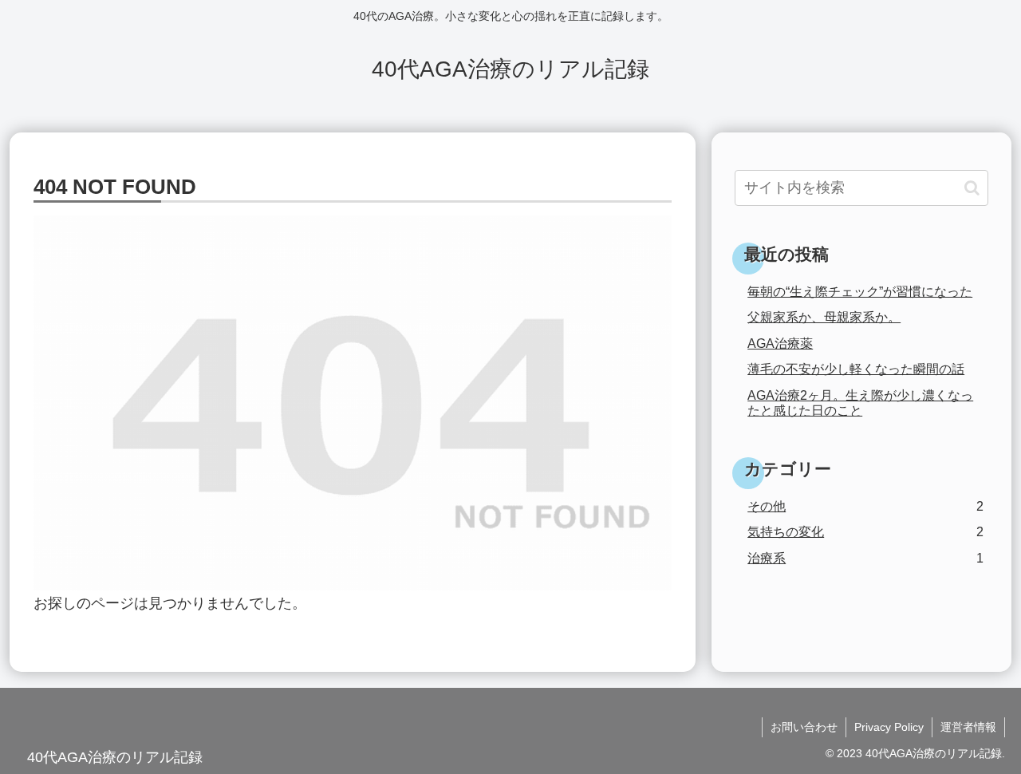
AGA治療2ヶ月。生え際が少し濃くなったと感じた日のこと (860, 402)
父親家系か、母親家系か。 (824, 317)
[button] (972, 188)
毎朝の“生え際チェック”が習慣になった (859, 291)
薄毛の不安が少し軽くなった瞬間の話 (855, 368)
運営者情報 (968, 727)
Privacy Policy (889, 727)
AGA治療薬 (780, 343)
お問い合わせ (804, 727)
